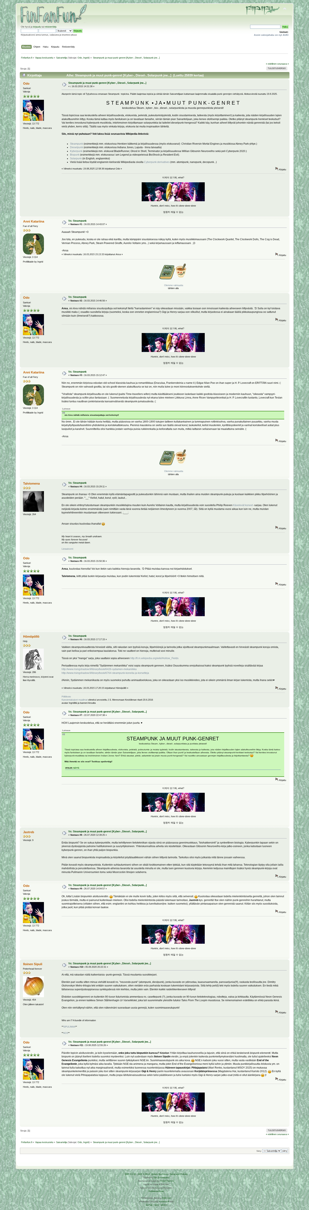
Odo (80, 57)
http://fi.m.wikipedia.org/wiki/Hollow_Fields (154, 658)
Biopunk (74, 154)
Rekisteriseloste (156, 1191)
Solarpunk (76, 158)
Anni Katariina (33, 221)
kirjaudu (37, 26)
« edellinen (271, 64)
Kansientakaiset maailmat (74, 699)
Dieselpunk (76, 147)
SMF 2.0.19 (130, 1174)
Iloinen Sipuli (32, 964)
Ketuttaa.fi (164, 1201)
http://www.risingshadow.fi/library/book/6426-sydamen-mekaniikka (99, 669)
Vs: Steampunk (77, 220)
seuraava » (283, 64)
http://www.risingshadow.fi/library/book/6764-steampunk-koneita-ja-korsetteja (105, 673)
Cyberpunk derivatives (157, 162)
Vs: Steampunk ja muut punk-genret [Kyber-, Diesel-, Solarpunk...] (107, 711)
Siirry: (259, 1151)
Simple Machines (159, 1174)
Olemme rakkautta (173, 285)
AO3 (65, 1033)
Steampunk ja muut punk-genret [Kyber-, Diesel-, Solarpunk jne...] (107, 82)
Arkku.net (166, 1198)
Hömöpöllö (31, 636)
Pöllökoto (66, 696)
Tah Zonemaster (161, 1177)
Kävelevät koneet (243, 505)
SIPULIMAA (69, 1026)
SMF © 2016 (144, 1174)
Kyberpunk (76, 151)
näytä (76, 768)
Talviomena (31, 483)
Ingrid (86, 57)
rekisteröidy (50, 26)
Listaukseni (67, 549)
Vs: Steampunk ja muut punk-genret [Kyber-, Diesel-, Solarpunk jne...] (109, 963)
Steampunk (76, 143)
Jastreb (28, 832)
